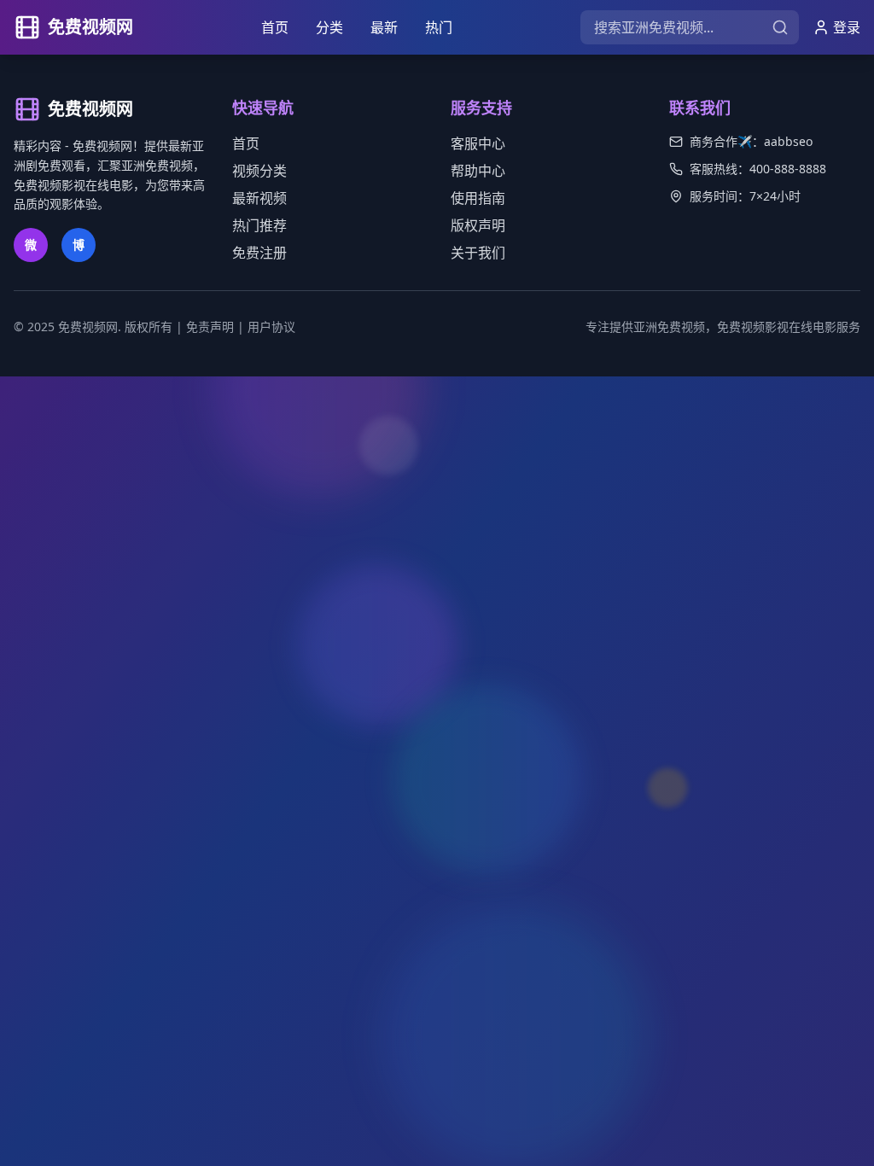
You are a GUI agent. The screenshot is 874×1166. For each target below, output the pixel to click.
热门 (438, 27)
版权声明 (478, 225)
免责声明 (210, 326)
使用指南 (478, 198)
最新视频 (259, 198)
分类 (329, 27)
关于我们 (478, 252)
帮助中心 (478, 170)
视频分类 (259, 170)
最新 (384, 27)
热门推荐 (259, 225)
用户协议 (271, 326)
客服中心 (478, 143)
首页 (274, 27)
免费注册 (259, 252)
